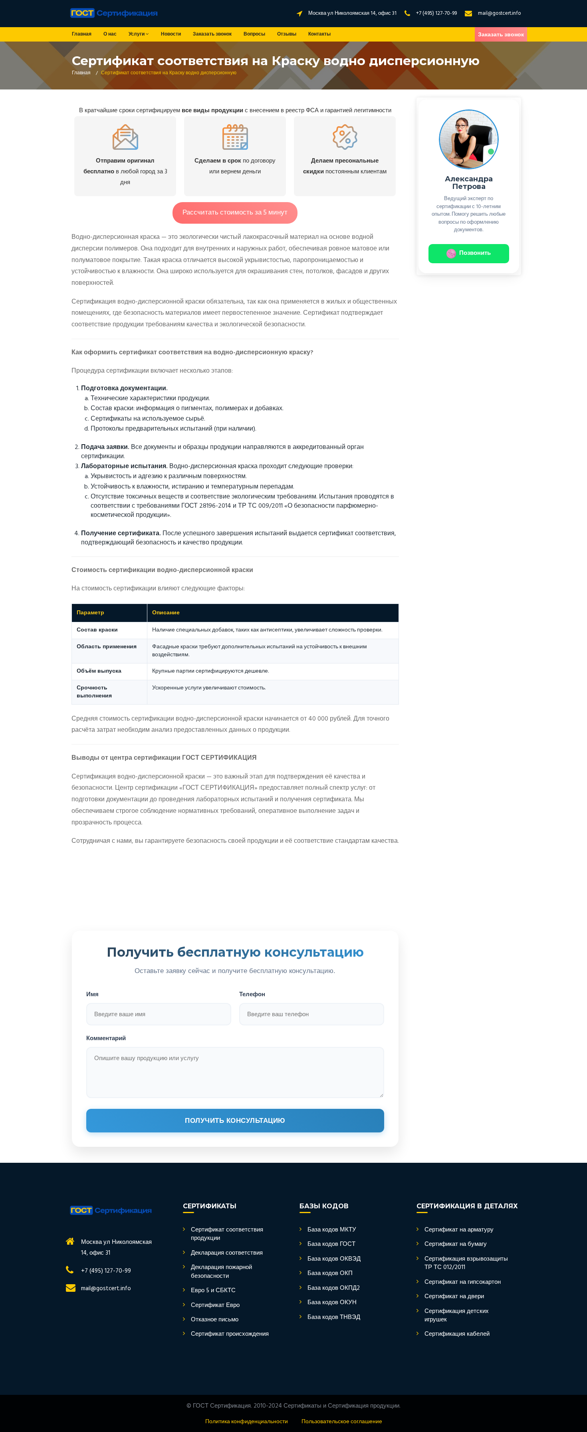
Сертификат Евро (215, 1305)
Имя (92, 994)
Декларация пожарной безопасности (221, 1272)
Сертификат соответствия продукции (227, 1234)
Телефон (252, 994)
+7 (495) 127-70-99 (436, 13)
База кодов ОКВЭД (334, 1259)
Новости (171, 34)
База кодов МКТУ (331, 1230)
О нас (110, 34)
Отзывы (286, 34)
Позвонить (475, 253)
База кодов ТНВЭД (333, 1317)
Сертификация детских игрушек (456, 1316)
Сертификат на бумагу (455, 1244)
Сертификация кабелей (457, 1334)
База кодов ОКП (330, 1273)
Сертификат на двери (454, 1297)
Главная (81, 34)
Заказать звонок (212, 34)
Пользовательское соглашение (341, 1421)
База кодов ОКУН (332, 1303)
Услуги (137, 34)
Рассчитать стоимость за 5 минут (235, 212)
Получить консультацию (235, 1120)
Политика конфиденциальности (246, 1421)
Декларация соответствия (227, 1253)
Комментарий (106, 1038)
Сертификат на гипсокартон (462, 1282)
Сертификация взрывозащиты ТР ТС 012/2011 (466, 1263)
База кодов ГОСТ (331, 1244)
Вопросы (254, 34)
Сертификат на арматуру (459, 1230)
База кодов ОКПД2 (333, 1288)
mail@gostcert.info (499, 13)
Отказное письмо (214, 1320)
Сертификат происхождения (230, 1334)
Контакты (319, 34)
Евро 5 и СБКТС (213, 1291)
